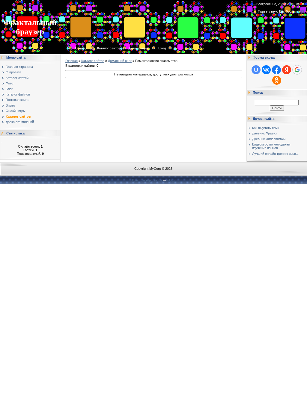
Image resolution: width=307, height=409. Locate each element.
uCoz (171, 180)
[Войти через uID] (256, 69)
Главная (81, 48)
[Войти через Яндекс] (286, 69)
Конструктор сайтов (147, 180)
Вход (162, 48)
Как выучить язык (265, 128)
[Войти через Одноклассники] (276, 80)
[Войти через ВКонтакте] (266, 69)
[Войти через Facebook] (276, 69)
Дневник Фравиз (264, 133)
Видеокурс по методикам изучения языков (271, 146)
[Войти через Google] (297, 70)
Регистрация (138, 48)
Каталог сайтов (108, 48)
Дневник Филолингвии (268, 139)
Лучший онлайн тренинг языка (275, 153)
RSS (300, 11)
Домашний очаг (120, 61)
